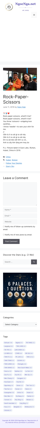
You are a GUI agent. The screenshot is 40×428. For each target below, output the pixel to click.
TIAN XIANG (9, 367)
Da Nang (20, 396)
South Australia (10, 403)
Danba (30, 396)
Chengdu (22, 364)
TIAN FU (8, 357)
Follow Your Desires (14, 163)
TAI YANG (30, 342)
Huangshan (9, 392)
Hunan (18, 389)
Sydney (18, 371)
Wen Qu (28, 374)
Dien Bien (8, 396)
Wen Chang (9, 378)
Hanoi (28, 389)
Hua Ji (7, 407)
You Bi (18, 374)
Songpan (21, 378)
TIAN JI (30, 357)
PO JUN (19, 357)
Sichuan (8, 342)
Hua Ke (20, 382)
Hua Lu (7, 371)
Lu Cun (29, 371)
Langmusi (8, 346)
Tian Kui (8, 389)
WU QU (29, 353)
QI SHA (21, 360)
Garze (20, 385)
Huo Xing (19, 399)
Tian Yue (30, 385)
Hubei (8, 160)
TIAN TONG (9, 360)
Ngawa (19, 342)
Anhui (20, 392)
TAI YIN (7, 350)
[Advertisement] (20, 41)
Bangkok (17, 407)
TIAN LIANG (9, 364)
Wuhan (15, 160)
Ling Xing (24, 403)
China (8, 157)
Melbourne (29, 407)
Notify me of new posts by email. (18, 235)
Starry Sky (10, 166)
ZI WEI (18, 353)
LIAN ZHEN (19, 350)
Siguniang (8, 385)
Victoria (7, 410)
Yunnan (7, 399)
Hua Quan (8, 382)
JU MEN (8, 353)
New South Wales (25, 367)
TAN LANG (21, 346)
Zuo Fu (7, 374)
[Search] (34, 261)
